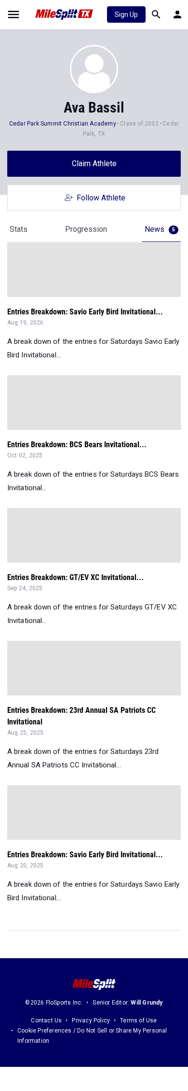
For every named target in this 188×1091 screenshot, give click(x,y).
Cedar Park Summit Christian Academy (62, 123)
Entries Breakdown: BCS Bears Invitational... (77, 444)
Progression (86, 229)
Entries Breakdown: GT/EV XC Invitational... (75, 577)
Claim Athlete (94, 163)
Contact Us (46, 1020)
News (160, 229)
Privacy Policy (91, 1020)
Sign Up (126, 14)
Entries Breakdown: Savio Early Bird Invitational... (85, 311)
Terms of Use (138, 1020)
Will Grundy (146, 1002)
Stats (18, 229)
